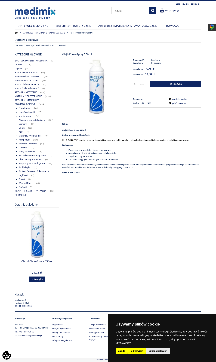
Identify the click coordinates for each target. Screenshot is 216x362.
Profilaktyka (25, 167)
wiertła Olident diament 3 (27, 88)
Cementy (23, 124)
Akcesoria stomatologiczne (32, 120)
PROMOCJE (21, 195)
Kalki (21, 132)
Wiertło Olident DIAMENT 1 (28, 76)
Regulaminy (57, 324)
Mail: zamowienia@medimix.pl (28, 336)
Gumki (22, 128)
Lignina (18, 68)
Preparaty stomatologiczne (32, 163)
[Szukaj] (152, 10)
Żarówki (23, 187)
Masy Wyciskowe (27, 151)
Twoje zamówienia (97, 324)
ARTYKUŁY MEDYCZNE (26, 92)
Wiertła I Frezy (26, 183)
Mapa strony (57, 336)
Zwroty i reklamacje (61, 332)
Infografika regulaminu (62, 340)
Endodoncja (24, 108)
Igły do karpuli (25, 116)
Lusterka (23, 147)
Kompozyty (24, 139)
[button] (177, 99)
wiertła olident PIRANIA (26, 72)
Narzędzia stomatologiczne (32, 155)
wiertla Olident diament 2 (27, 84)
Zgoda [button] (121, 351)
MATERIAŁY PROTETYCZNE (28, 96)
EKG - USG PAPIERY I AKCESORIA (31, 60)
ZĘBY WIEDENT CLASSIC (27, 80)
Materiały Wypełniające (30, 135)
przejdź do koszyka (23, 306)
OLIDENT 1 (20, 64)
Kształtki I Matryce (28, 143)
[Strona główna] (35, 12)
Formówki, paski (27, 112)
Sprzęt (22, 179)
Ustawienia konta (97, 328)
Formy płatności (96, 332)
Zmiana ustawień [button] (158, 351)
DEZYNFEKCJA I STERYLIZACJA (30, 191)
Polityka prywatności (61, 328)
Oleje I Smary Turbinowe (30, 159)
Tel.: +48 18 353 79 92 (24, 332)
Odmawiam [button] (137, 351)
